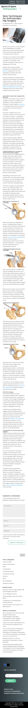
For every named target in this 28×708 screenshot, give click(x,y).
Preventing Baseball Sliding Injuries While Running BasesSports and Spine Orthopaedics (13, 646)
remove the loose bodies (15, 237)
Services (5, 576)
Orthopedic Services (8, 574)
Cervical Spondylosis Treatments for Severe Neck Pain (13, 640)
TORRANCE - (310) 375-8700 (17, 1)
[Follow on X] (8, 665)
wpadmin (7, 23)
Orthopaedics (7, 569)
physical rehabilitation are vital (12, 87)
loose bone (21, 104)
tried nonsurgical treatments (14, 485)
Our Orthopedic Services (10, 594)
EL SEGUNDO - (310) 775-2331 (17, 3)
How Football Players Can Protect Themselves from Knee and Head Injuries (14, 650)
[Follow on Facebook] (5, 665)
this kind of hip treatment (16, 418)
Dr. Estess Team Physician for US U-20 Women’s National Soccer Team (14, 624)
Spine (4, 578)
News (4, 566)
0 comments (13, 25)
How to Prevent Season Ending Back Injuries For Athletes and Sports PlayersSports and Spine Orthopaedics (14, 630)
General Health (7, 562)
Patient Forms (8, 689)
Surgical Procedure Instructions (14, 693)
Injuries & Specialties (8, 564)
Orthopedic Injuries (8, 571)
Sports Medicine (7, 581)
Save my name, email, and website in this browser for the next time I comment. (14, 536)
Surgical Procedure (8, 583)
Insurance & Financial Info (12, 691)
